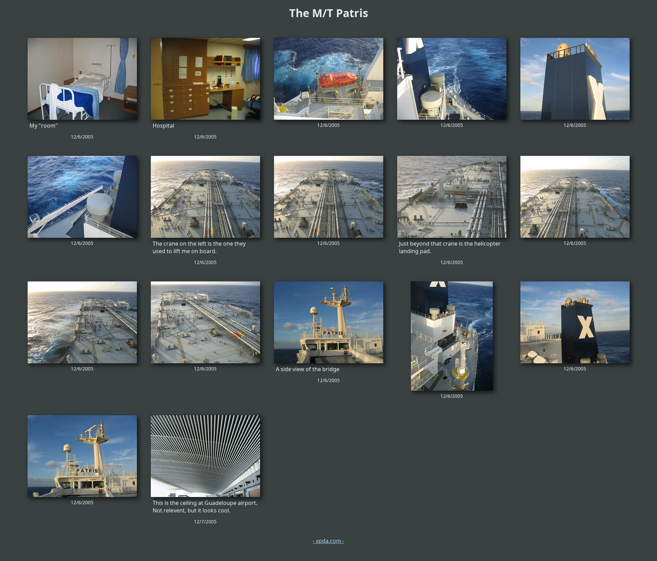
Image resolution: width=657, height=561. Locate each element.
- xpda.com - (328, 541)
